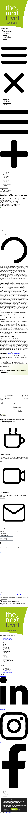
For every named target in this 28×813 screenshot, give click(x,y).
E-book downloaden (8, 649)
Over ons (5, 35)
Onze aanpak (6, 33)
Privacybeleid (6, 794)
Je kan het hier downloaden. (14, 353)
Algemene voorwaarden (8, 792)
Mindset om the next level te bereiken (11, 595)
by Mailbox (8, 812)
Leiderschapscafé (7, 37)
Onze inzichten (6, 36)
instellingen (14, 806)
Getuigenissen (6, 651)
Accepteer (14, 809)
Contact (5, 39)
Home (4, 644)
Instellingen (6, 809)
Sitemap (5, 791)
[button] (14, 69)
